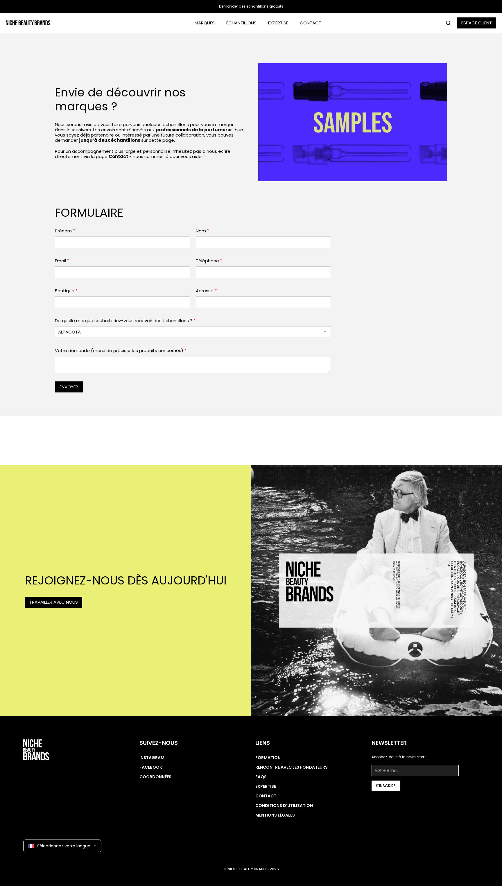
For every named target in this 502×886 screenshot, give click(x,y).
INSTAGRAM (151, 758)
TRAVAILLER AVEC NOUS (53, 602)
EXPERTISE (278, 23)
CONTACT (310, 23)
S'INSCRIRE (386, 786)
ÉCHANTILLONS (241, 23)
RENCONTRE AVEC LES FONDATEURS (291, 767)
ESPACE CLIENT (476, 23)
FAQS (261, 777)
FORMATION (268, 758)
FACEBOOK (150, 767)
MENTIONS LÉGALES (275, 815)
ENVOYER (69, 387)
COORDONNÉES (155, 777)
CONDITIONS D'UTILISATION (284, 805)
